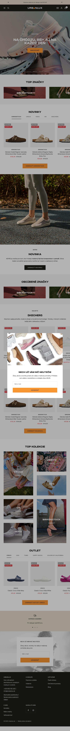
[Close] (60, 336)
